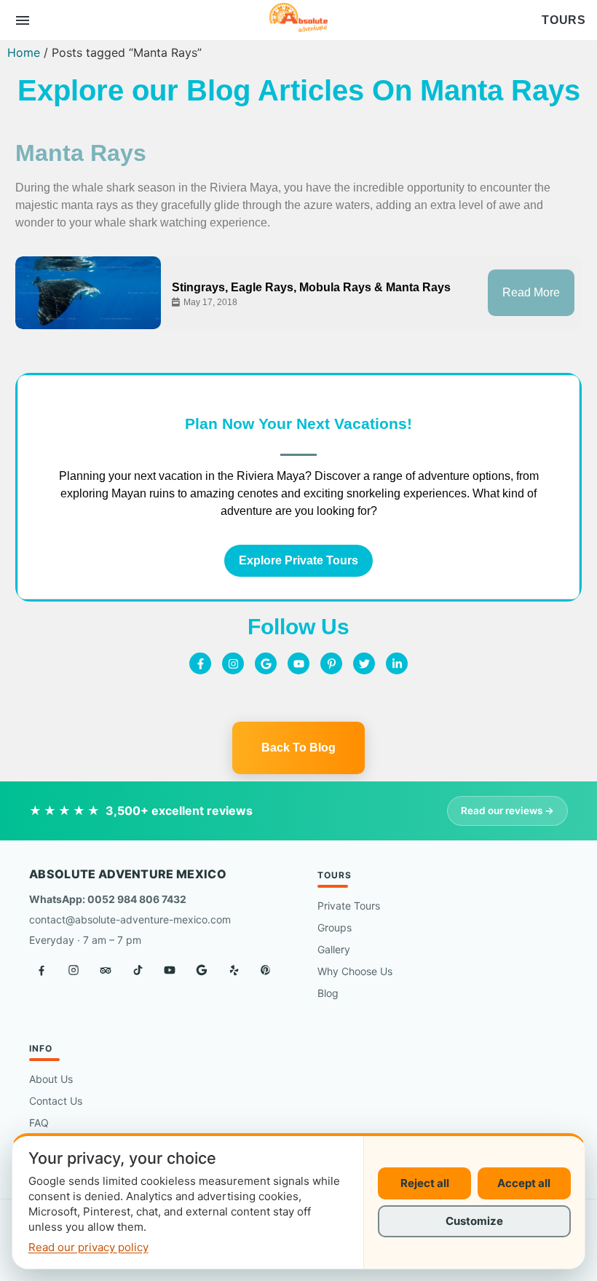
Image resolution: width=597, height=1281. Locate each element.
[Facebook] (41, 970)
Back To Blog (298, 747)
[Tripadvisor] (105, 970)
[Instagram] (233, 663)
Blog (328, 993)
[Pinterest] (265, 970)
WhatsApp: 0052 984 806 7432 (107, 899)
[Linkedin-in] (397, 663)
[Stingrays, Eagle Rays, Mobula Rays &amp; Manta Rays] (88, 292)
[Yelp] (233, 970)
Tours (564, 20)
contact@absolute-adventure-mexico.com (130, 919)
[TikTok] (137, 970)
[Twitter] (364, 663)
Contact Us (55, 1101)
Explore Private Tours (298, 560)
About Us (51, 1079)
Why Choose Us (354, 971)
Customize (474, 1221)
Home (23, 52)
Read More (531, 292)
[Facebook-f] (200, 663)
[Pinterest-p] (331, 663)
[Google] (266, 663)
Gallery (333, 949)
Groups (334, 927)
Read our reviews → (507, 810)
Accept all (523, 1183)
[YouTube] (169, 970)
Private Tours (348, 905)
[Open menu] (22, 20)
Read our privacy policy (88, 1247)
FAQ (39, 1122)
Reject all (424, 1183)
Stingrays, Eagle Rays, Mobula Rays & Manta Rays (311, 287)
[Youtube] (298, 663)
